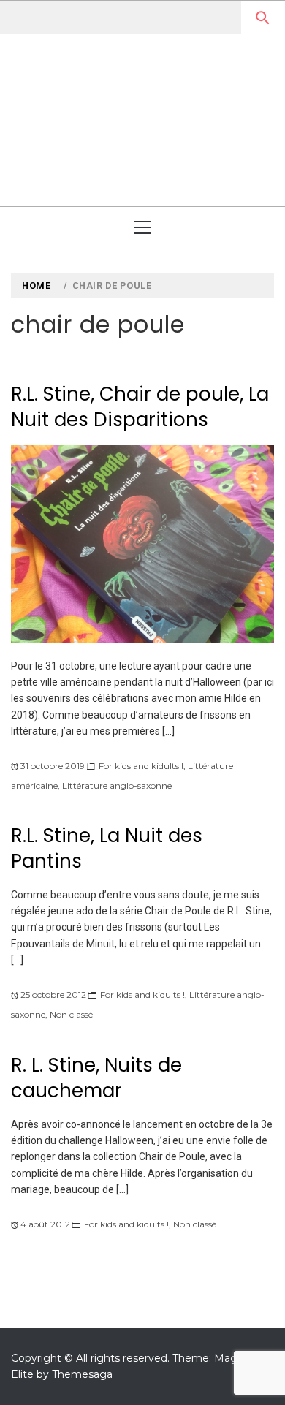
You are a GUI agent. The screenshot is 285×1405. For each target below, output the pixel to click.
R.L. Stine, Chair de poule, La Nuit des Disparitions (140, 407)
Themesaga (82, 1374)
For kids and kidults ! (141, 765)
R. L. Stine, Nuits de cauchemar (96, 1078)
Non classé (71, 1014)
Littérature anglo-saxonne (117, 785)
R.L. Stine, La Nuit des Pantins (106, 848)
